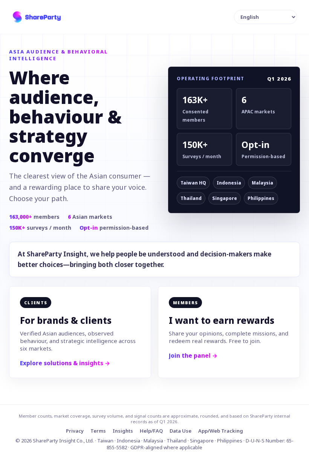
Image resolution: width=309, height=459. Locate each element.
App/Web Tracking (220, 430)
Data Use (180, 430)
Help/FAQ (151, 430)
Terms (98, 430)
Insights (123, 430)
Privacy (75, 430)
